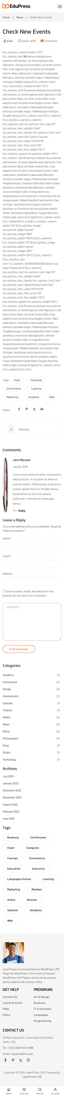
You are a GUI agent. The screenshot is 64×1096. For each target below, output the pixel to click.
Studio (6, 752)
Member (37, 889)
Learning (36, 388)
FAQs (6, 1008)
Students (33, 397)
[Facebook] (19, 409)
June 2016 (8, 818)
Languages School (19, 879)
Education (13, 868)
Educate (8, 703)
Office (6, 731)
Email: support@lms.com (18, 1053)
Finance (7, 710)
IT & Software (43, 1008)
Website (7, 573)
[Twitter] (34, 409)
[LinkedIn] (42, 409)
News (19, 17)
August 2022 (10, 804)
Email (7, 556)
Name (7, 538)
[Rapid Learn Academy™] (13, 962)
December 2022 (12, 790)
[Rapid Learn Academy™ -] (16, 6)
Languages (41, 1014)
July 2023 (8, 776)
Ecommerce (13, 388)
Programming (42, 1020)
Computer (36, 380)
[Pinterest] (26, 409)
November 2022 (12, 797)
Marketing (12, 397)
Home (6, 17)
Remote (32, 899)
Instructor (38, 868)
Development (11, 696)
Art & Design (41, 996)
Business (13, 837)
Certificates (38, 837)
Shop (6, 745)
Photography (10, 738)
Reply (21, 510)
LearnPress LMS (32, 1076)
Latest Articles (12, 1002)
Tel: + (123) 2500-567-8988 (18, 1047)
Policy (6, 1014)
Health (6, 717)
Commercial (10, 682)
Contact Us (10, 996)
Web (51, 397)
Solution (12, 910)
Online (11, 899)
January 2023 (10, 783)
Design (7, 689)
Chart (17, 380)
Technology (9, 759)
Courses (12, 858)
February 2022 (11, 811)
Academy (8, 675)
